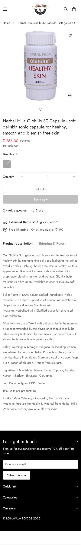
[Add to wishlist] (70, 35)
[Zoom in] (70, 96)
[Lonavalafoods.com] (40, 9)
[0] (74, 9)
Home (6, 23)
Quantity (8, 176)
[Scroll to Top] (74, 525)
